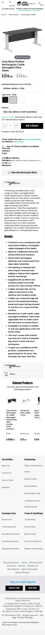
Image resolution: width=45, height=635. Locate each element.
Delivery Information (10, 549)
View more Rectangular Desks (24, 173)
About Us (6, 465)
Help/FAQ (6, 487)
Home (3, 15)
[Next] (41, 39)
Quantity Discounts (10, 541)
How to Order (7, 480)
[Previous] (4, 39)
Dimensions (14, 366)
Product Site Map (25, 617)
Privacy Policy (30, 527)
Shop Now (32, 588)
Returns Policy (30, 534)
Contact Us (7, 473)
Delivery (5, 108)
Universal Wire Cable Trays (25, 412)
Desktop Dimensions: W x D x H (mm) (16, 84)
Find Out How (14, 588)
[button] (5, 419)
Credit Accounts (9, 527)
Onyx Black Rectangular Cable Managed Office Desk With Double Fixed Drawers (11, 419)
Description (14, 183)
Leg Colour (6, 95)
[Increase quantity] (16, 126)
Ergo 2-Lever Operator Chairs (38, 414)
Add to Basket (32, 126)
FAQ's (12, 374)
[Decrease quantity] (5, 126)
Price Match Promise (10, 534)
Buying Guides (30, 479)
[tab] (22, 183)
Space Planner (30, 486)
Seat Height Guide (32, 493)
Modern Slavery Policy (33, 549)
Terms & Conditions (32, 541)
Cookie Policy (30, 519)
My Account (7, 519)
